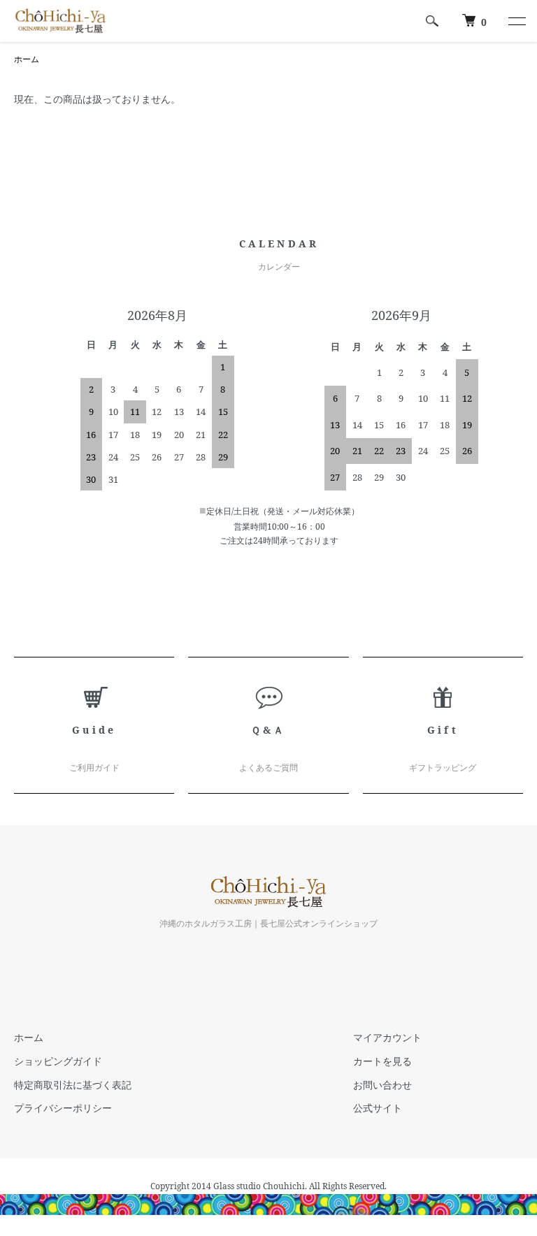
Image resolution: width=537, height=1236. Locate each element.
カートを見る (382, 1061)
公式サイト (377, 1107)
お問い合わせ (382, 1084)
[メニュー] (516, 21)
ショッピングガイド (58, 1061)
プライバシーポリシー (63, 1107)
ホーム (26, 59)
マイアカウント (387, 1037)
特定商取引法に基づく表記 (72, 1084)
